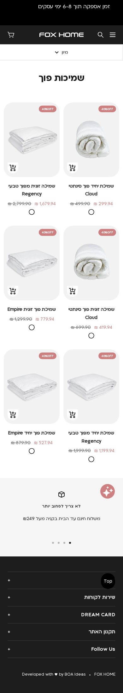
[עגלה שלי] (11, 35)
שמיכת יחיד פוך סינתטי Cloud (91, 190)
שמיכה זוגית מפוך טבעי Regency (32, 190)
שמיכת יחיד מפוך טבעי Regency (91, 437)
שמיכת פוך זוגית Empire (32, 309)
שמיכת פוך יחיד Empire (31, 433)
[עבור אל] (70, 543)
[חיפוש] (100, 35)
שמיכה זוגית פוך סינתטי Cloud (91, 313)
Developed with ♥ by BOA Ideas (53, 674)
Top (108, 581)
